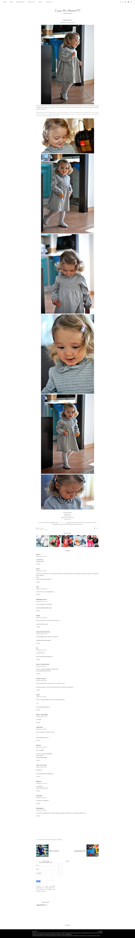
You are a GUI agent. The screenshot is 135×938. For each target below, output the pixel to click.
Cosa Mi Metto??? (67, 10)
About (60, 868)
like (40, 529)
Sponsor (61, 867)
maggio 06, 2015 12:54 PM (41, 633)
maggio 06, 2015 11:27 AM (41, 601)
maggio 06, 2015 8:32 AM (41, 556)
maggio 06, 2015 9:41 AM (41, 570)
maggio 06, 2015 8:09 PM (41, 747)
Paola (38, 569)
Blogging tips (31, 1)
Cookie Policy (62, 873)
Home (4, 1)
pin (43, 529)
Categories (48, 1)
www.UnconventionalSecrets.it (43, 640)
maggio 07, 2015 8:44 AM (41, 797)
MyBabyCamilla (40, 528)
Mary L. (38, 554)
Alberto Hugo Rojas (42, 714)
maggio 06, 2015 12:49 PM (41, 617)
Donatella (39, 795)
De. (37, 648)
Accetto (100, 931)
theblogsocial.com (41, 599)
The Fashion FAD (40, 561)
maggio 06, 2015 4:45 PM (41, 680)
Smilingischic (40, 808)
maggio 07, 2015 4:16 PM (41, 810)
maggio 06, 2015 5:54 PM (41, 716)
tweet (37, 529)
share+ (46, 529)
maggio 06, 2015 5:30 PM (41, 696)
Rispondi (38, 582)
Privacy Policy (62, 871)
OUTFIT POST (49, 753)
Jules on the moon (41, 765)
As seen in (61, 870)
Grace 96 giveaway (62, 522)
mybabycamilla (20, 1)
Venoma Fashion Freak (41, 757)
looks (11, 1)
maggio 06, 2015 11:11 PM (41, 783)
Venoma (38, 745)
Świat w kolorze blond (42, 664)
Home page (61, 863)
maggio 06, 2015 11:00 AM (41, 588)
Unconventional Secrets (43, 632)
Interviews (61, 875)
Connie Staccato (41, 678)
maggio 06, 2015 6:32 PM (41, 729)
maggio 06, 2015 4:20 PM (41, 666)
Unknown (38, 781)
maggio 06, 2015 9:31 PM (41, 767)
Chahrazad (39, 727)
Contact (40, 1)
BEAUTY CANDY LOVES (46, 608)
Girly (37, 587)
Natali (38, 615)
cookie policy (68, 934)
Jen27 (37, 694)
